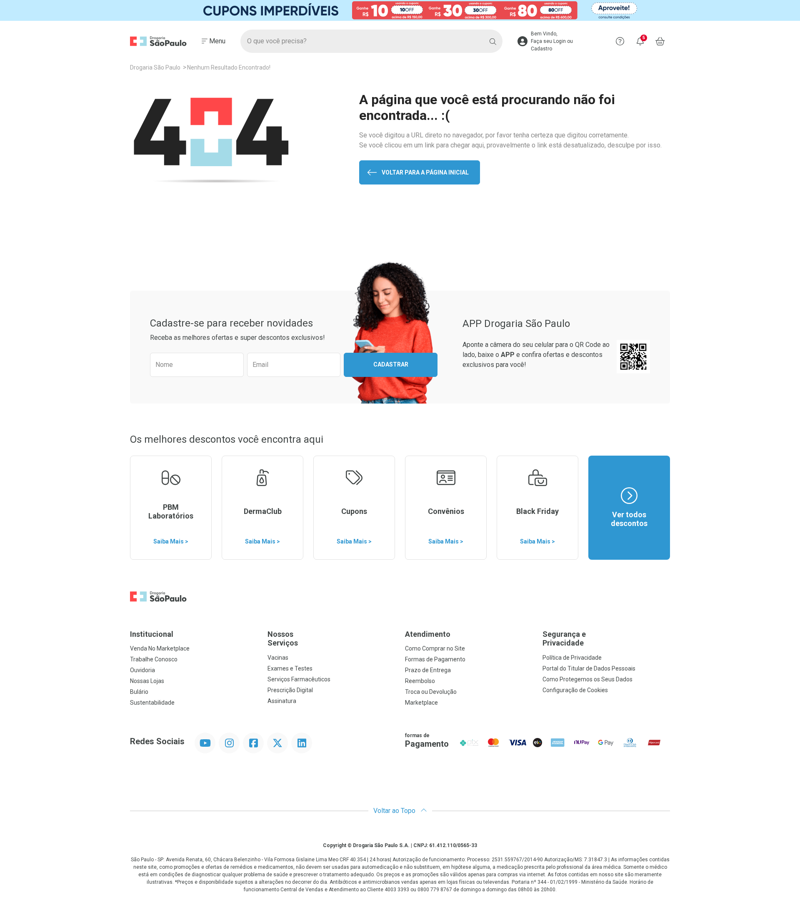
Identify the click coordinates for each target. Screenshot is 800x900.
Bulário (139, 691)
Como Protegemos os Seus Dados (587, 679)
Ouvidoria (142, 670)
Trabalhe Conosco (154, 659)
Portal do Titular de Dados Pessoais (588, 668)
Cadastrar (390, 364)
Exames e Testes (290, 668)
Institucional (151, 634)
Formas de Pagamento (435, 659)
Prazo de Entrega (428, 670)
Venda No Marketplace (160, 648)
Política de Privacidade (572, 657)
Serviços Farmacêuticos (299, 679)
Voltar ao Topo (395, 811)
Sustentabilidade (152, 702)
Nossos (283, 639)
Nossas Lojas (147, 681)
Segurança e (564, 639)
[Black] (400, 10)
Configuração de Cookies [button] (575, 690)
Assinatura (282, 701)
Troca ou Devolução (431, 691)
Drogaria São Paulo (155, 67)
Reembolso (420, 681)
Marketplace (421, 702)
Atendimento (427, 634)
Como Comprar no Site (435, 648)
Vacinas (278, 657)
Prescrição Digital (290, 690)
